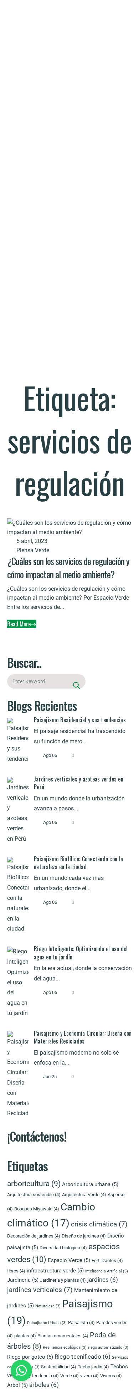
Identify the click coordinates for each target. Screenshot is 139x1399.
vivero (89, 1375)
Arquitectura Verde (84, 1194)
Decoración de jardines (33, 1236)
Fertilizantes (107, 1260)
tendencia (45, 1375)
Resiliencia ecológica (65, 1347)
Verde (69, 1375)
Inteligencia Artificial (106, 1271)
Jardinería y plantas (63, 1280)
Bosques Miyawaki (36, 1208)
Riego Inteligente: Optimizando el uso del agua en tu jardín (81, 952)
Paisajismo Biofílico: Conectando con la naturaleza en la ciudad (78, 863)
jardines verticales (40, 1290)
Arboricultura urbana (90, 1184)
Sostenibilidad (58, 1366)
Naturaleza (48, 1306)
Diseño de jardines (84, 1236)
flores (16, 1271)
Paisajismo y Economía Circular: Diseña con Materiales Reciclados (83, 1037)
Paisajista (81, 1322)
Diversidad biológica (63, 1247)
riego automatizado (108, 1347)
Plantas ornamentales (62, 1335)
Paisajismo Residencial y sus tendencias (80, 720)
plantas (25, 1335)
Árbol (17, 1385)
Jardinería (22, 1280)
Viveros (111, 1375)
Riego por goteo (30, 1357)
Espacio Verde (69, 1260)
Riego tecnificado (82, 1356)
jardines (102, 1279)
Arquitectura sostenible (34, 1194)
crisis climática (99, 1224)
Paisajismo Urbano (47, 1323)
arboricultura (34, 1183)
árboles (44, 1384)
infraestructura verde (55, 1270)
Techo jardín (93, 1366)
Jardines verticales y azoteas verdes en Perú (78, 783)
